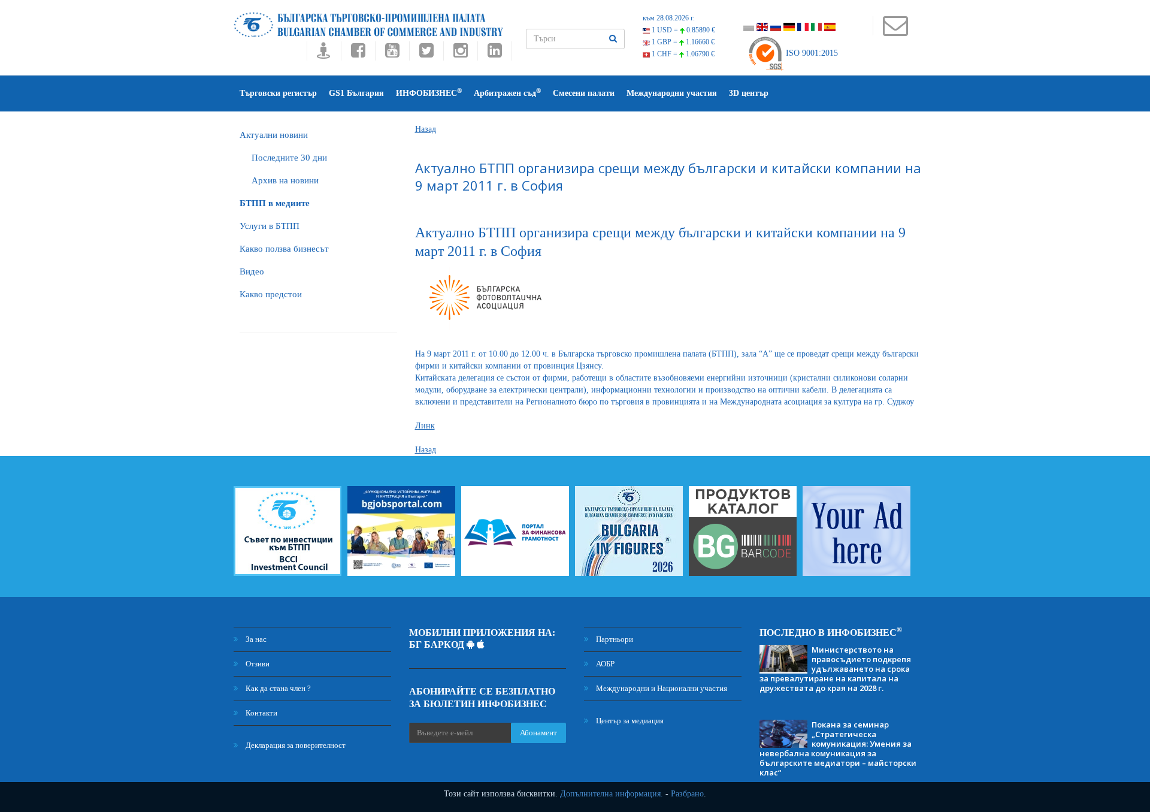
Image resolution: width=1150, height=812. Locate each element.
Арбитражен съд (507, 92)
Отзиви (257, 663)
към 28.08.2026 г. (669, 18)
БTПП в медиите (275, 203)
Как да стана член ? (277, 688)
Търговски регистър (278, 93)
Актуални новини (274, 135)
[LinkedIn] (494, 53)
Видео (252, 271)
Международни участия (672, 93)
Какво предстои (271, 294)
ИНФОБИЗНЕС (429, 92)
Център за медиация (629, 720)
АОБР (604, 663)
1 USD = (682, 30)
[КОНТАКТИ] (895, 31)
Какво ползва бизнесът (284, 248)
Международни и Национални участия (660, 688)
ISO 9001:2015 (810, 53)
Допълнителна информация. (611, 793)
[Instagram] (460, 53)
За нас (255, 639)
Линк (425, 425)
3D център (748, 93)
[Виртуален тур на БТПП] (324, 53)
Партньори (613, 639)
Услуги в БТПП (269, 226)
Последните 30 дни (289, 157)
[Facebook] (358, 53)
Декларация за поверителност (295, 745)
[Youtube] (392, 53)
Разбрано (687, 793)
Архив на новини (285, 180)
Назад (425, 129)
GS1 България (356, 93)
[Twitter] (426, 53)
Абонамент (538, 732)
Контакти (260, 712)
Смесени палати (584, 93)
